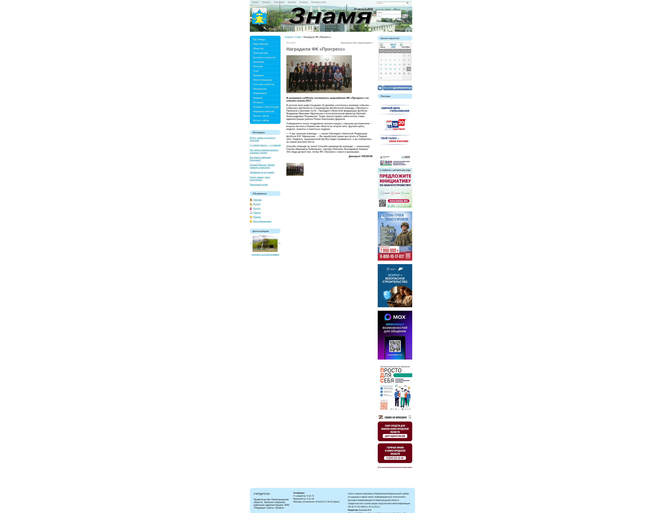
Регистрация (382, 21)
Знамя (259, 16)
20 (395, 69)
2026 (393, 47)
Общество (258, 48)
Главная (289, 37)
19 (390, 69)
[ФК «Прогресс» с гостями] (295, 175)
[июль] (383, 45)
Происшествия (260, 53)
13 (395, 64)
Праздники (258, 75)
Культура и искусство (264, 57)
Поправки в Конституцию (266, 107)
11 (386, 64)
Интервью (258, 102)
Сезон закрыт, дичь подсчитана (260, 178)
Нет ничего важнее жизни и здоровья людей (264, 151)
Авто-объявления (262, 221)
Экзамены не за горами (262, 172)
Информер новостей (263, 111)
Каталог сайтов (261, 120)
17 (381, 69)
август (393, 44)
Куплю (256, 204)
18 (386, 69)
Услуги (256, 208)
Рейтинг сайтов (261, 116)
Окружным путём (259, 184)
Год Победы (259, 39)
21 (399, 69)
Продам (257, 200)
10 (381, 64)
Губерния (257, 98)
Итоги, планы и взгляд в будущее (262, 139)
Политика (258, 66)
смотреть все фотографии (265, 254)
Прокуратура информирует (260, 91)
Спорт (256, 71)
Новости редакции (262, 80)
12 (390, 64)
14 (399, 64)
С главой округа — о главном (265, 145)
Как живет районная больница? (260, 158)
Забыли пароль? (404, 21)
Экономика (258, 62)
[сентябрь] (405, 45)
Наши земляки (260, 44)
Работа (257, 212)
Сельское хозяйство (263, 84)
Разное (257, 217)
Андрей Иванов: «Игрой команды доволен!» (262, 166)
